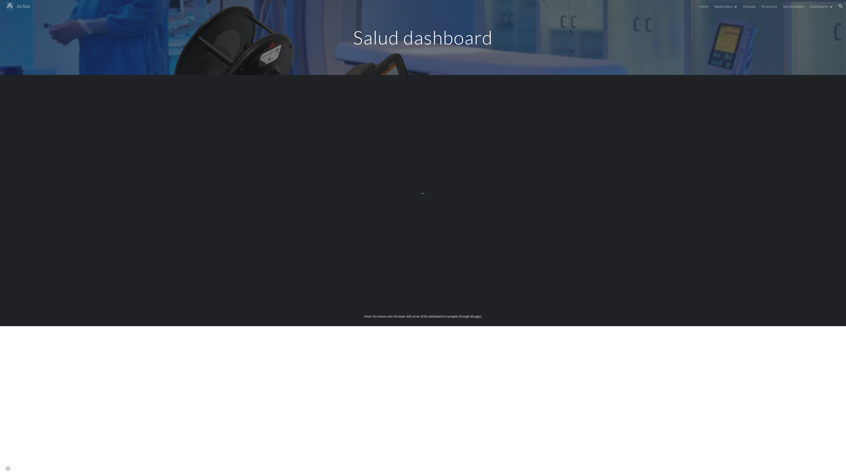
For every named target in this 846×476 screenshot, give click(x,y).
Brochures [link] (769, 6)
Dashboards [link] (819, 6)
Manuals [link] (749, 6)
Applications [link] (723, 6)
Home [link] (704, 6)
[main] (423, 37)
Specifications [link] (793, 6)
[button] (840, 6)
